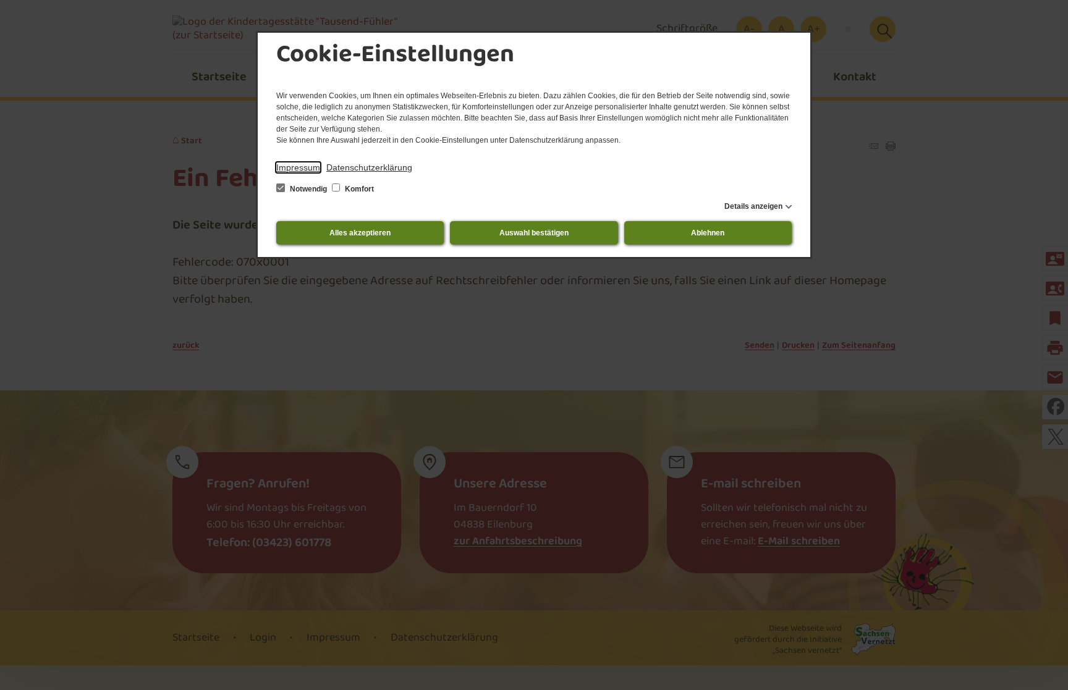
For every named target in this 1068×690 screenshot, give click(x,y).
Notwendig (308, 189)
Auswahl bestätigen (534, 233)
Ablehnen (707, 233)
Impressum (298, 167)
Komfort (358, 189)
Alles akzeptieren (360, 233)
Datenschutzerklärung (369, 167)
